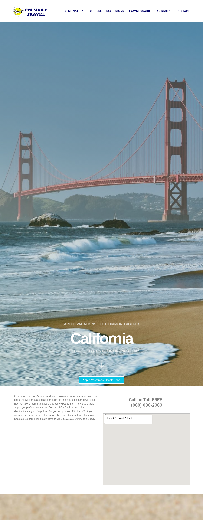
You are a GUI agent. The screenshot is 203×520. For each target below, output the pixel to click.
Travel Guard (139, 11)
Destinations (74, 11)
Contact (183, 11)
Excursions (115, 11)
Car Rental (163, 11)
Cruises (96, 11)
